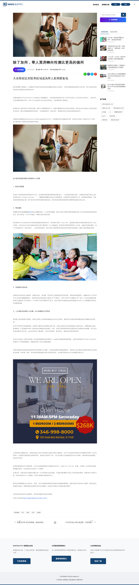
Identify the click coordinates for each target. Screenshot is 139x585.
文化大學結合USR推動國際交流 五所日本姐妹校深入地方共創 (117, 76)
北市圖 (104, 112)
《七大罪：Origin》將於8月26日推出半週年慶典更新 (117, 58)
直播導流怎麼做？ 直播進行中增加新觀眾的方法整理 (116, 66)
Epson (104, 116)
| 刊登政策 (59, 580)
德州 (28, 512)
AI (110, 112)
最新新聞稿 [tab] (113, 32)
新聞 (39, 69)
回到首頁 (96, 5)
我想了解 (98, 561)
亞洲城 (38, 512)
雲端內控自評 (115, 120)
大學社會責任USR (107, 104)
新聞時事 (46, 69)
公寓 (33, 512)
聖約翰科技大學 (119, 108)
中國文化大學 (106, 108)
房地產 (63, 69)
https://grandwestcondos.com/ (34, 498)
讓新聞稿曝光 (61, 558)
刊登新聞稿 (21, 561)
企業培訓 (104, 120)
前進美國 (16, 512)
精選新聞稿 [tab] (104, 32)
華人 (23, 512)
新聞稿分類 (105, 5)
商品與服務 (55, 69)
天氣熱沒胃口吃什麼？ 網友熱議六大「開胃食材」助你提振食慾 (116, 48)
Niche (30, 212)
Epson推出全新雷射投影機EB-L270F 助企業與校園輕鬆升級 (116, 87)
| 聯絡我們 (79, 580)
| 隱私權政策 (72, 580)
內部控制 (112, 116)
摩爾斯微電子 (118, 112)
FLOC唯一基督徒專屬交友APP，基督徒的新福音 (116, 39)
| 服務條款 (65, 580)
